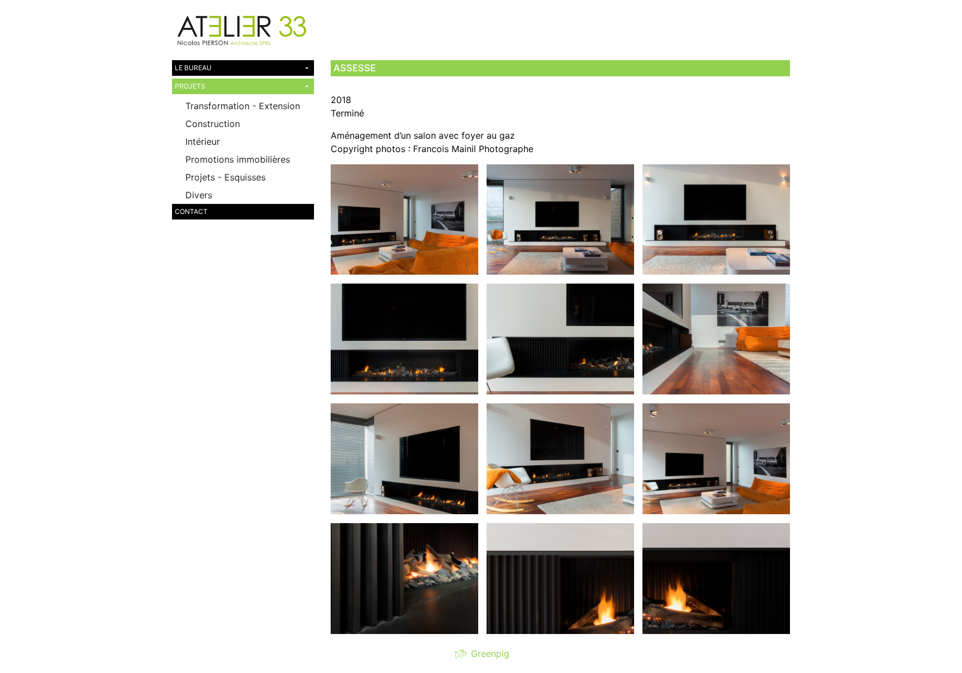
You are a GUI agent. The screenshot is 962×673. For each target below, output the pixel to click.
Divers (198, 195)
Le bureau (193, 68)
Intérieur (202, 141)
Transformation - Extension (242, 105)
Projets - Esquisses (225, 177)
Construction (212, 123)
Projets (190, 86)
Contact (191, 211)
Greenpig (487, 653)
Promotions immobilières (237, 159)
